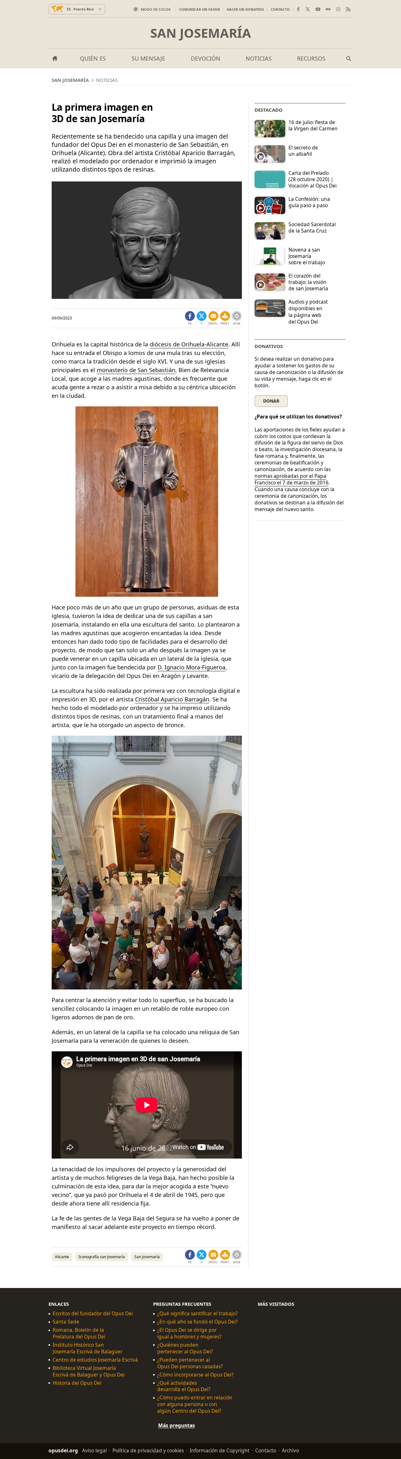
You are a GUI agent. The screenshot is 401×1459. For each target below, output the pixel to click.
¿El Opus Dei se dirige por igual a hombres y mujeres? (189, 1333)
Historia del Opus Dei (77, 1382)
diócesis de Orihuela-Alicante (189, 344)
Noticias (259, 58)
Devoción (205, 58)
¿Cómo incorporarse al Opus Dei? (195, 1374)
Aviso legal (94, 1450)
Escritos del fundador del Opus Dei (93, 1313)
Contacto (280, 9)
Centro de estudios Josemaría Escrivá (95, 1359)
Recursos (311, 58)
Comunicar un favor (199, 9)
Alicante (62, 1256)
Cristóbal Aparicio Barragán (172, 699)
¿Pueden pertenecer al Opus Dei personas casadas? (190, 1363)
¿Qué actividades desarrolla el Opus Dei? (183, 1386)
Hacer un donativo (245, 9)
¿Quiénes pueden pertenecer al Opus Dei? (185, 1348)
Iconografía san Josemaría (102, 1256)
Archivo (290, 1450)
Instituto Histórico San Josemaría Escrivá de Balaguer (87, 1348)
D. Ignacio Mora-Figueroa (191, 667)
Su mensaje (148, 58)
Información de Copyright (219, 1450)
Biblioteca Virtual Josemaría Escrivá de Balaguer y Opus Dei (89, 1371)
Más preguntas (176, 1425)
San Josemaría (200, 33)
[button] (225, 318)
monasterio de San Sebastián (136, 370)
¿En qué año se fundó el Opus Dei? (197, 1321)
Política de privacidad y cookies (148, 1450)
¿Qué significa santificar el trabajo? (197, 1313)
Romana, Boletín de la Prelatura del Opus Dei (79, 1333)
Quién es (93, 58)
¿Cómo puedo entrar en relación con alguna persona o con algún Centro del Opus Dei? (194, 1404)
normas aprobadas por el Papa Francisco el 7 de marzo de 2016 (291, 479)
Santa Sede (66, 1321)
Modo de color (156, 9)
